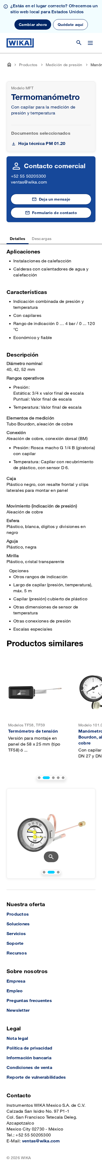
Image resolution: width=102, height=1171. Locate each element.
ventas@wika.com (29, 182)
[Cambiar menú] (90, 43)
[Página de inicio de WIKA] (20, 43)
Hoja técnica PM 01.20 (41, 143)
